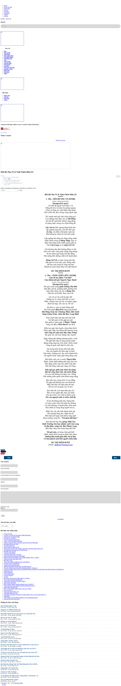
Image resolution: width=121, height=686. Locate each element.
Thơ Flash (7, 54)
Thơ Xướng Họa (8, 55)
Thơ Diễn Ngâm (8, 57)
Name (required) (5, 468)
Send (3, 515)
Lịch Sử (6, 97)
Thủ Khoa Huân (18, 683)
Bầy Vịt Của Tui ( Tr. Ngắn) (8, 617)
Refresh (3, 508)
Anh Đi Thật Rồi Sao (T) (8, 637)
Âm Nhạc (6, 72)
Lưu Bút (6, 66)
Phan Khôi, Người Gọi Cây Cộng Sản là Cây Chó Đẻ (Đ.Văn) (18, 613)
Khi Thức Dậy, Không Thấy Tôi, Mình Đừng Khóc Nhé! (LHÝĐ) (19, 664)
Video (5, 73)
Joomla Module (4, 132)
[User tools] (118, 176)
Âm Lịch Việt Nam (9, 67)
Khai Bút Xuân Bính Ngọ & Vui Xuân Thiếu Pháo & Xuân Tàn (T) (19, 644)
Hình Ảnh (7, 70)
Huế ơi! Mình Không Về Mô (8, 606)
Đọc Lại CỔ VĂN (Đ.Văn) (8, 625)
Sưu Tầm (6, 98)
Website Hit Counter (60, 140)
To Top (4, 684)
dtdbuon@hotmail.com (63, 445)
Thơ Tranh (7, 52)
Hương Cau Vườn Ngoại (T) (9, 621)
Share (2, 450)
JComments (60, 519)
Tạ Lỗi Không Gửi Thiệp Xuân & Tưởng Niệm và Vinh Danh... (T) (19, 675)
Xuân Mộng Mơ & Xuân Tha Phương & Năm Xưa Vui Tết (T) (18, 648)
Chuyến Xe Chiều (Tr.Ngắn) (9, 672)
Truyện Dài (7, 61)
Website (3, 482)
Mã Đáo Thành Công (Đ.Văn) (9, 660)
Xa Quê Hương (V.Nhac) (7, 629)
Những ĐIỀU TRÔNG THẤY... (10, 641)
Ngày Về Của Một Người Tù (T (9, 633)
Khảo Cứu (7, 95)
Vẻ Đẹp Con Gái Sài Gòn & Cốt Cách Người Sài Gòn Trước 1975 (19, 652)
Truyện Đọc (7, 64)
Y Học (5, 100)
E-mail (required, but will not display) (10, 475)
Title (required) (4, 488)
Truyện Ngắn (7, 63)
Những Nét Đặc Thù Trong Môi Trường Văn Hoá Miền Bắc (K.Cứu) (20, 656)
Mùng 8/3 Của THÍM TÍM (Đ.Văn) (10, 610)
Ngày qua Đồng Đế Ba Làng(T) (9, 679)
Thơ (5, 51)
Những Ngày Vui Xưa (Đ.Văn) (9, 668)
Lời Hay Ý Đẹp (8, 69)
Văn (5, 60)
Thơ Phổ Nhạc (8, 58)
